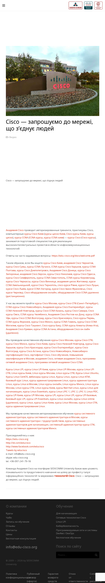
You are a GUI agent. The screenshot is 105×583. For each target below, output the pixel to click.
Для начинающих (66, 513)
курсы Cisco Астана (30, 351)
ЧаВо (9, 517)
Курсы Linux (63, 376)
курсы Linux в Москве (24, 384)
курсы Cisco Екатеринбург (58, 347)
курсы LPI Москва (33, 395)
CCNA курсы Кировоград (80, 277)
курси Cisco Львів (16, 288)
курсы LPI (50, 395)
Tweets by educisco (16, 450)
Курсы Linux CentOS (17, 376)
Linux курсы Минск (73, 384)
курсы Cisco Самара (75, 310)
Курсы (9, 513)
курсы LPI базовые (85, 395)
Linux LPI (61, 521)
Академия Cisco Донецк (62, 270)
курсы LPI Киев (14, 395)
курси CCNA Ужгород (38, 288)
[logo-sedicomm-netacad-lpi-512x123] (85, 5)
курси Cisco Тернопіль (44, 285)
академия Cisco (44, 358)
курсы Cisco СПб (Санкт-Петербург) (78, 303)
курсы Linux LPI (65, 395)
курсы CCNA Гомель (64, 321)
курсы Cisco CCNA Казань (49, 310)
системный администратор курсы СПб (72, 424)
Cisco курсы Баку (51, 325)
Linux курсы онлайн (49, 384)
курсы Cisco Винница (43, 281)
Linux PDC (92, 391)
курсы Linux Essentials (35, 391)
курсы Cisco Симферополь (21, 277)
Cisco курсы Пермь (83, 318)
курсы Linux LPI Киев (36, 369)
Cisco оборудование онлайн (40, 292)
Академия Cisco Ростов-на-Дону (65, 314)
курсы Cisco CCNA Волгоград (27, 318)
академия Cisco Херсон (32, 274)
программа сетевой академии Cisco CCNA (58, 362)
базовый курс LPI (15, 398)
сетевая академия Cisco (67, 358)
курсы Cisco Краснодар (29, 347)
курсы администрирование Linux (48, 380)
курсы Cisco (74, 237)
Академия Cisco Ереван (19, 329)
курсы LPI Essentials (37, 398)
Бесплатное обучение (68, 537)
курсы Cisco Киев (33, 233)
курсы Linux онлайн (61, 398)
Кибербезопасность (67, 525)
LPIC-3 (82, 391)
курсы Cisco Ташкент (29, 325)
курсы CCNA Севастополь (50, 277)
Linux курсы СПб (65, 373)
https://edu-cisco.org (17, 439)
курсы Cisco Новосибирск (56, 351)
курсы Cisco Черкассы (18, 281)
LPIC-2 (74, 391)
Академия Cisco (15, 230)
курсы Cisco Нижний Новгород (66, 343)
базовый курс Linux (17, 380)
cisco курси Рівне (67, 285)
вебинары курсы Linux (41, 376)
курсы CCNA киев (53, 237)
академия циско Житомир (72, 281)
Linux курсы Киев (21, 373)
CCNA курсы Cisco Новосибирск (24, 307)
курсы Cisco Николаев (59, 274)
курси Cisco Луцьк (88, 285)
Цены (9, 534)
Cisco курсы (88, 237)
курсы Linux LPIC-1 (59, 391)
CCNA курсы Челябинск (33, 314)
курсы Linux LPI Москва (62, 369)
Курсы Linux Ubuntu (86, 373)
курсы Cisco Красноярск (58, 318)
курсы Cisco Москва (45, 303)
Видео (13, 137)
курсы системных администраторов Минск (31, 428)
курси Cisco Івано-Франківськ (68, 288)
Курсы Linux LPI (14, 369)
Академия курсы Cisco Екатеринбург (63, 307)
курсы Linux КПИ (80, 376)
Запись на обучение (17, 521)
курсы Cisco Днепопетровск (32, 270)
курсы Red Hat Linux (67, 387)
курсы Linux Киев (43, 402)
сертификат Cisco (40, 354)
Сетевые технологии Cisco (71, 517)
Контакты (11, 530)
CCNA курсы (36, 237)
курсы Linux (26, 402)
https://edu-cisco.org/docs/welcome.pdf (73, 255)
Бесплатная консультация (21, 538)
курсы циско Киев (55, 233)
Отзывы (10, 525)
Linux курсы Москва (43, 373)
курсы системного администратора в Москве (53, 417)
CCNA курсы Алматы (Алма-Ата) (80, 325)
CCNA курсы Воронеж (18, 321)
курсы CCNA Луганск (38, 266)
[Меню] (3, 5)
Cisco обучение (59, 354)
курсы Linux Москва (66, 402)
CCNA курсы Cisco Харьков (66, 266)
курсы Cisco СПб (83, 340)
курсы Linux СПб (87, 402)
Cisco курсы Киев (76, 233)
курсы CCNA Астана (44, 329)
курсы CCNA (21, 237)
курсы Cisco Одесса (84, 274)
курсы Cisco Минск (42, 321)
